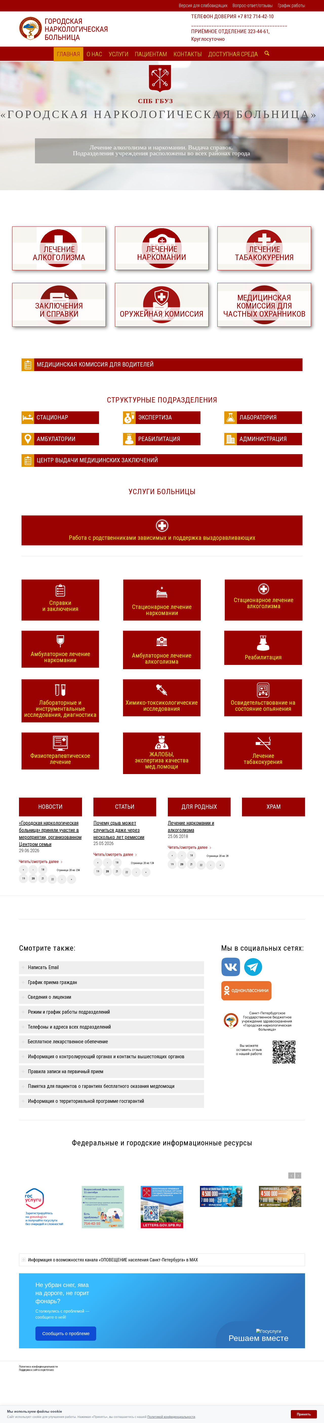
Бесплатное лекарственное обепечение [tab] (68, 1042)
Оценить (297, 1275)
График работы (291, 5)
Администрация (263, 439)
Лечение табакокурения (264, 253)
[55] (161, 304)
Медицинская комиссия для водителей (95, 364)
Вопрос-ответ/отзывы (253, 5)
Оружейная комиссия (162, 314)
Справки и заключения (60, 605)
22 (52, 879)
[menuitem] (203, 6)
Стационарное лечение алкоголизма (263, 603)
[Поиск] (265, 54)
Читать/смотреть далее (39, 861)
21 (43, 878)
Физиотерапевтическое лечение (60, 758)
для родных (199, 806)
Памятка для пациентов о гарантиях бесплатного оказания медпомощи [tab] (101, 1086)
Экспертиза (155, 417)
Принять (304, 1414)
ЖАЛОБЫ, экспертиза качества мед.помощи (162, 760)
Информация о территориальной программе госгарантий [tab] (86, 1101)
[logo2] (63, 29)
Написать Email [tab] (43, 967)
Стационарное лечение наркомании (162, 609)
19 (23, 878)
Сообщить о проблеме (66, 1381)
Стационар (52, 417)
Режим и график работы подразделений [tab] (69, 1012)
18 (43, 869)
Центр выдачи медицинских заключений (97, 460)
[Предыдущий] (291, 1175)
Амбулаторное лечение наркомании (60, 656)
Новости (50, 806)
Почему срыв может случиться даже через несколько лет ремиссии (118, 830)
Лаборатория (258, 417)
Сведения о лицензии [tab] (49, 997)
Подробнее (277, 1275)
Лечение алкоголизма (59, 253)
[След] (298, 1175)
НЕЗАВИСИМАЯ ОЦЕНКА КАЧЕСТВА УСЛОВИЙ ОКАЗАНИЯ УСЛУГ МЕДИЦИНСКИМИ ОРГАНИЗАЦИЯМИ (286, 1253)
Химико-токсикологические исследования (162, 705)
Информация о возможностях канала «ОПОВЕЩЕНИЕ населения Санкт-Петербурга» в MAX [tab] (113, 1307)
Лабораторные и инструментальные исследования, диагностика (60, 708)
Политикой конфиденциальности (171, 1417)
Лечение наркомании (161, 253)
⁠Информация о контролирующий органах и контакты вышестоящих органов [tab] (106, 1057)
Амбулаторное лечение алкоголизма (161, 658)
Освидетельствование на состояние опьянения (263, 705)
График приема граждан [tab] (52, 982)
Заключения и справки (59, 310)
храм (274, 806)
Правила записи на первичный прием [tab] (65, 1071)
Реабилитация (159, 439)
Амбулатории (57, 439)
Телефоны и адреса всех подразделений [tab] (69, 1027)
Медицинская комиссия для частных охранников (264, 306)
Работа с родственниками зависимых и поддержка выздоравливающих (162, 537)
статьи (124, 806)
